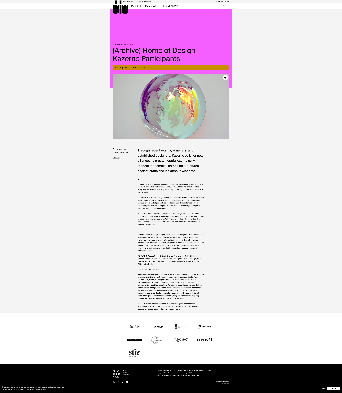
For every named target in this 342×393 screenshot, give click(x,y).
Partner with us (152, 6)
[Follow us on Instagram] (114, 382)
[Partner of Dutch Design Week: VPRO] (181, 340)
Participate (136, 6)
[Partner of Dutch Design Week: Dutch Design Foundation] (134, 327)
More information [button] (40, 389)
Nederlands (219, 1)
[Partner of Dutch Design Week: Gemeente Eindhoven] (204, 327)
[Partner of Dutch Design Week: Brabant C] (158, 340)
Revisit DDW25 (170, 6)
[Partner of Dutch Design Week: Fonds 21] (204, 340)
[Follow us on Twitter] (122, 382)
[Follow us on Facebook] (118, 382)
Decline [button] (323, 388)
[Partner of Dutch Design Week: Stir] (134, 353)
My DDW (227, 1)
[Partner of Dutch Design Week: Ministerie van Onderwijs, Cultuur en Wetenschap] (181, 327)
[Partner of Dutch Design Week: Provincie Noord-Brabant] (134, 340)
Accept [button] (333, 388)
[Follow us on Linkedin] (127, 382)
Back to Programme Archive (124, 44)
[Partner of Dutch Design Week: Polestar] (158, 327)
